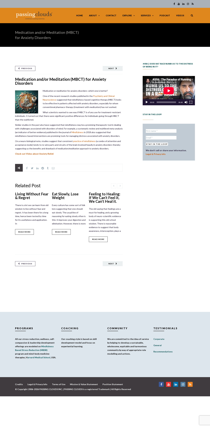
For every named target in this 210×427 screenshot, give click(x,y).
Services (146, 15)
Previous (26, 68)
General (157, 345)
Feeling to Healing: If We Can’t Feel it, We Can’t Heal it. (104, 198)
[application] (169, 90)
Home (79, 15)
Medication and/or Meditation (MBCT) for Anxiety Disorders (60, 81)
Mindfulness (77, 132)
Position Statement (113, 384)
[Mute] (186, 102)
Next (111, 68)
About (93, 15)
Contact (111, 15)
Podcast (165, 15)
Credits (19, 384)
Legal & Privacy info (156, 154)
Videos (180, 15)
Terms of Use (58, 384)
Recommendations (163, 351)
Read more (24, 232)
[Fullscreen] (190, 102)
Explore (127, 15)
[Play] (146, 102)
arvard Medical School (39, 357)
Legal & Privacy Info (37, 384)
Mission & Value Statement (84, 384)
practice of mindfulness (84, 141)
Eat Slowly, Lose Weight (65, 196)
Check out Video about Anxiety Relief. (34, 153)
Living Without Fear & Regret (31, 196)
